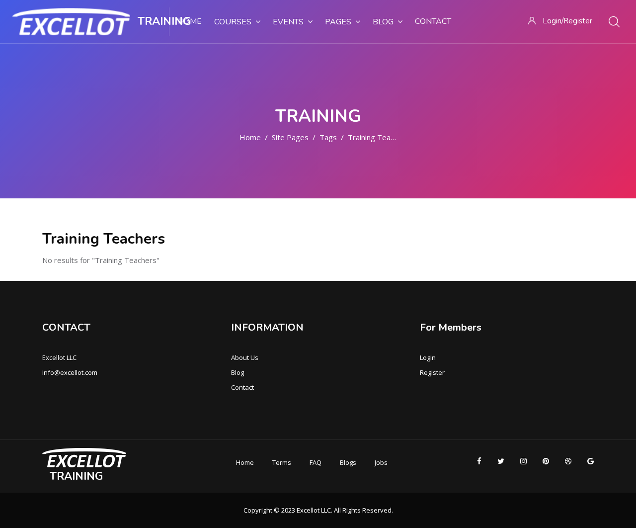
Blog (237, 372)
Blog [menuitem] (383, 21)
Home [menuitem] (190, 21)
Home (250, 137)
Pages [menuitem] (338, 21)
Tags (328, 137)
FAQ (315, 462)
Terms (281, 462)
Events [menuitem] (288, 21)
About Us (244, 357)
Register (432, 372)
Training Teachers (378, 137)
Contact (242, 387)
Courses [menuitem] (232, 21)
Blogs (348, 462)
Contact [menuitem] (433, 21)
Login (428, 357)
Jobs (381, 462)
